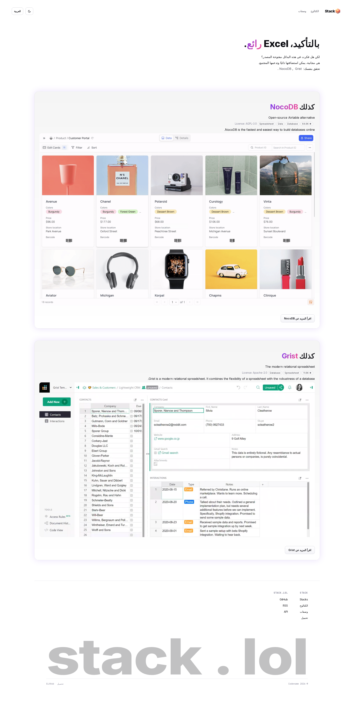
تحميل (304, 617)
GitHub (284, 599)
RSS (285, 605)
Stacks (304, 599)
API (286, 611)
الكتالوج (315, 11)
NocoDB (285, 69)
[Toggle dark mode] (29, 11)
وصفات (302, 11)
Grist (298, 69)
